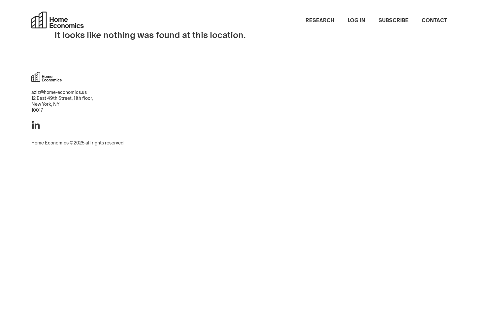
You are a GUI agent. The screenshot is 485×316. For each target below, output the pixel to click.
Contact (434, 20)
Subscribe (393, 20)
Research (320, 20)
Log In (356, 20)
